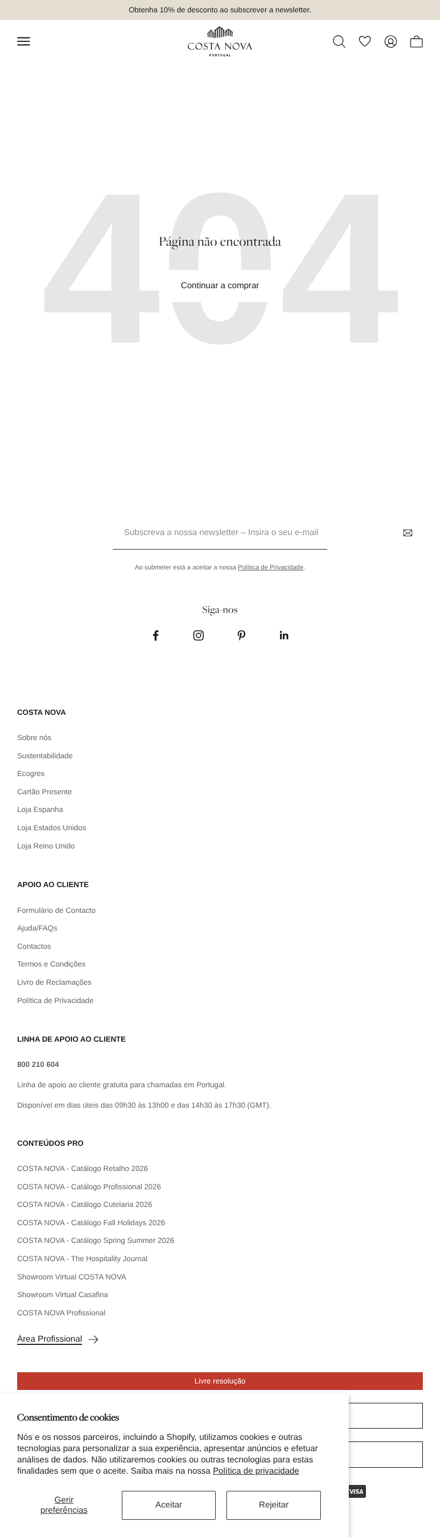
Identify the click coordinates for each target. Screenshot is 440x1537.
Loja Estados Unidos (51, 827)
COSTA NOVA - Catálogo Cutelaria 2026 (84, 1204)
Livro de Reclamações (54, 982)
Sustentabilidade (45, 755)
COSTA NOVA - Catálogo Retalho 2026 (82, 1168)
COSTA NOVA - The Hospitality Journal (82, 1258)
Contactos (34, 946)
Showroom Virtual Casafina (62, 1294)
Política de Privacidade (270, 567)
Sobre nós (34, 737)
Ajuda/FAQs (37, 928)
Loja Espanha (40, 809)
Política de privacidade (256, 1471)
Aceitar (169, 1505)
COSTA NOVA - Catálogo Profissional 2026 (89, 1186)
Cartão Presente (44, 791)
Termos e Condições (51, 964)
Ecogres (31, 773)
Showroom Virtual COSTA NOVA (71, 1276)
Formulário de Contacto (56, 910)
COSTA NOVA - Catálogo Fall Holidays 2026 (91, 1222)
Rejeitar (274, 1505)
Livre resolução (220, 1381)
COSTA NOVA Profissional (61, 1312)
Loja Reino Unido (46, 845)
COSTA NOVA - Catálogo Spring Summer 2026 (95, 1240)
